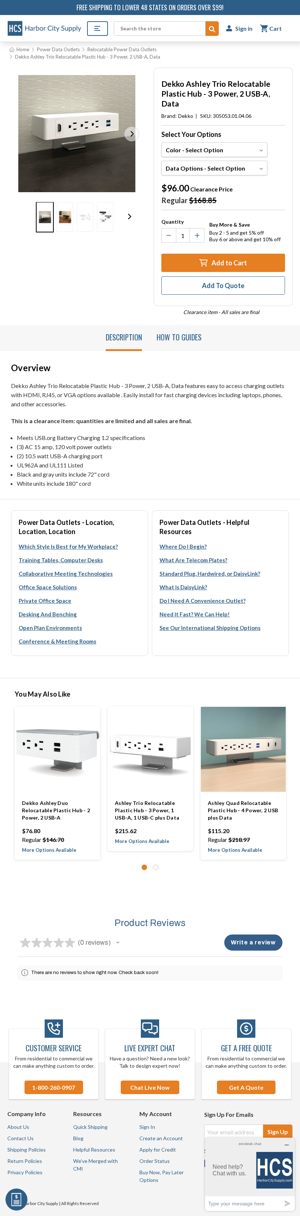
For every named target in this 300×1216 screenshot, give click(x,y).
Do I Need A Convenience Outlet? (202, 600)
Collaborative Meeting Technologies (66, 573)
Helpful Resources (94, 1149)
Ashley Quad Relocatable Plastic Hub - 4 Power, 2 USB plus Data (243, 810)
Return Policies (24, 1161)
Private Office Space (45, 600)
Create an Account (161, 1138)
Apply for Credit (157, 1149)
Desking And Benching (48, 614)
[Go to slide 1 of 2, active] (144, 867)
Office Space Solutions (48, 587)
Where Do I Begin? (183, 546)
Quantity (172, 222)
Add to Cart (228, 263)
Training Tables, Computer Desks (61, 560)
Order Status (154, 1161)
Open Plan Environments (50, 627)
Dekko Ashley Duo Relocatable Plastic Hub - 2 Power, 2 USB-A (56, 810)
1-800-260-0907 (53, 1087)
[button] (131, 134)
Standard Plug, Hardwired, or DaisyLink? (210, 573)
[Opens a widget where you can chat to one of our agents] (249, 1174)
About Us (18, 1127)
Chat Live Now (150, 1087)
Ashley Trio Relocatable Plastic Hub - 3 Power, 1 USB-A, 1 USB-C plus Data (147, 810)
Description (124, 337)
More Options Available (49, 850)
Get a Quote (246, 1087)
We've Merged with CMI (95, 1165)
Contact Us (20, 1138)
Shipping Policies (26, 1149)
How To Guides (179, 337)
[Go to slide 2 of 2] (155, 867)
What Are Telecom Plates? (193, 560)
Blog (78, 1138)
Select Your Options (191, 134)
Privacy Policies (24, 1172)
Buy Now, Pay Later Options (161, 1176)
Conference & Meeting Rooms (57, 641)
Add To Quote (223, 285)
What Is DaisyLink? (183, 587)
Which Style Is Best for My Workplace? (68, 546)
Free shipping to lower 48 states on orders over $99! (150, 7)
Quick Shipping (90, 1127)
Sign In (147, 1127)
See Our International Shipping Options (210, 627)
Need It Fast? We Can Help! (195, 614)
